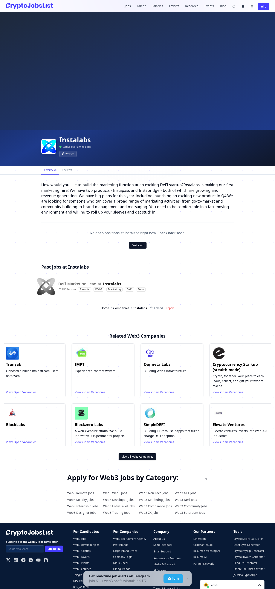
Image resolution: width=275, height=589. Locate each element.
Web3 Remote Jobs (80, 493)
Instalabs (112, 283)
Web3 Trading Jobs (116, 513)
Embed (158, 308)
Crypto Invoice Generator (249, 557)
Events (209, 6)
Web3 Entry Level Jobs (119, 506)
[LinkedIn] (16, 560)
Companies (121, 308)
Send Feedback (163, 545)
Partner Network (203, 564)
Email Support (162, 551)
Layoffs (174, 6)
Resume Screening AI (206, 551)
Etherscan (199, 539)
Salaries (157, 6)
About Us (159, 539)
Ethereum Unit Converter (249, 569)
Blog (223, 6)
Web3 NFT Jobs (185, 493)
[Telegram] (23, 560)
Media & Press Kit (164, 564)
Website (70, 153)
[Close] (186, 578)
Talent (141, 6)
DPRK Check (120, 563)
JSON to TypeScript (245, 575)
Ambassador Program (166, 558)
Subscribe (54, 549)
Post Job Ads (120, 545)
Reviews (67, 170)
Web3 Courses (82, 569)
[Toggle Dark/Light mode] (233, 6)
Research (192, 6)
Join (175, 578)
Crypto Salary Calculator (248, 539)
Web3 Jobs (79, 539)
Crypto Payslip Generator (249, 551)
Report (170, 308)
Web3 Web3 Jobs (115, 493)
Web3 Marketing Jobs (154, 500)
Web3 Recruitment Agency (129, 539)
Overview (50, 170)
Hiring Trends (121, 569)
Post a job (138, 245)
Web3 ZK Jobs (149, 513)
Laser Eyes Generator (247, 545)
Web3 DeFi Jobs (186, 500)
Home (105, 308)
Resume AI (200, 557)
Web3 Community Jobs (191, 506)
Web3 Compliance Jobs (155, 506)
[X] (8, 560)
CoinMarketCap (203, 545)
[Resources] (243, 6)
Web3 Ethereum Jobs (190, 513)
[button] (232, 584)
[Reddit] (31, 560)
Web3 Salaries (82, 551)
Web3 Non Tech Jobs (153, 493)
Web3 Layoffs (81, 557)
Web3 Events (81, 563)
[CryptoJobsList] (29, 6)
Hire (263, 6)
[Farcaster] (46, 560)
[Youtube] (38, 560)
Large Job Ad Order (125, 551)
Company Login (123, 557)
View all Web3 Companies (137, 456)
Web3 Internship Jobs (82, 506)
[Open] (259, 585)
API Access (160, 570)
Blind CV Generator (245, 563)
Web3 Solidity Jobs (80, 500)
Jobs (128, 6)
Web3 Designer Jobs (81, 513)
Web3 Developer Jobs (118, 500)
